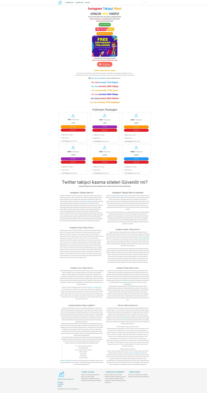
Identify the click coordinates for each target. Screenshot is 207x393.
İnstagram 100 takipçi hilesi (135, 352)
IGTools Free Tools (106, 29)
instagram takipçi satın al (122, 195)
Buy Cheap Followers (105, 33)
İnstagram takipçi (86, 201)
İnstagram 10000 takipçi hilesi (67, 360)
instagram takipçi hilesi (126, 282)
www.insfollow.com (73, 389)
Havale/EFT (73, 130)
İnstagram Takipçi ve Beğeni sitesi (65, 379)
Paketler (91, 378)
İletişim (145, 374)
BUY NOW (73, 126)
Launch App (145, 2)
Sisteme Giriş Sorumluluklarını (98, 78)
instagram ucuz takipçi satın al (94, 287)
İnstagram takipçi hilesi (126, 317)
